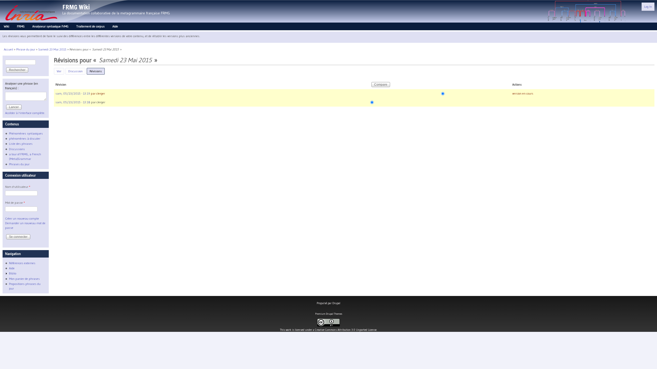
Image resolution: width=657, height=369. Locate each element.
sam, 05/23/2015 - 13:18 (72, 102)
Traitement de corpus (90, 26)
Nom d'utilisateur (17, 187)
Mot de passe (15, 202)
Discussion (75, 71)
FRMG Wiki (76, 7)
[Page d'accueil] (31, 22)
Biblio (12, 273)
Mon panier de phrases (24, 279)
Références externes (22, 263)
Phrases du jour (19, 164)
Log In (648, 6)
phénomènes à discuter (24, 138)
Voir (59, 71)
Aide (115, 26)
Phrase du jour (25, 49)
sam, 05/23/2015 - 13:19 (72, 93)
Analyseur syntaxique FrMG (50, 26)
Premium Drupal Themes (328, 313)
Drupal (336, 303)
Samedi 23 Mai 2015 (52, 49)
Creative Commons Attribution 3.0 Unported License (345, 330)
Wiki (6, 26)
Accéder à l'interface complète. (25, 113)
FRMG (21, 26)
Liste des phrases (21, 144)
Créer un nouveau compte (22, 218)
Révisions (97, 71)
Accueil (8, 49)
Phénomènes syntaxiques (26, 133)
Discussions (17, 149)
